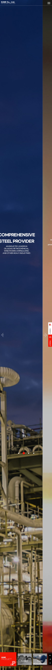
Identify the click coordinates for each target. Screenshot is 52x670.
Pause (50, 663)
